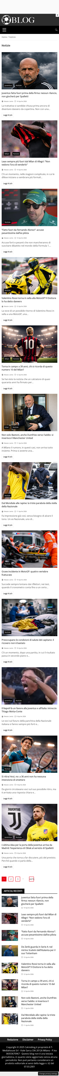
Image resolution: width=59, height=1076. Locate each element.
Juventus (8, 85)
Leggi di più (7, 115)
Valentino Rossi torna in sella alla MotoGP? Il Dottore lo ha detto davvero (38, 967)
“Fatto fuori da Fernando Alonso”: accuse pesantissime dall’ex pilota (23, 231)
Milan (7, 153)
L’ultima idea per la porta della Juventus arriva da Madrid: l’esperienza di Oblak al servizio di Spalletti (28, 846)
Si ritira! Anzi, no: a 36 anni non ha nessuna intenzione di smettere (24, 778)
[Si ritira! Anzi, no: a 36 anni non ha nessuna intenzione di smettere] (29, 754)
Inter (7, 427)
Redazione (12, 1039)
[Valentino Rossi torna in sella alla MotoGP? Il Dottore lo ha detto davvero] (29, 276)
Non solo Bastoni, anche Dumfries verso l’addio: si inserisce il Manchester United (27, 436)
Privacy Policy (45, 1039)
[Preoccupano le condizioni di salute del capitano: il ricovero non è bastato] (29, 617)
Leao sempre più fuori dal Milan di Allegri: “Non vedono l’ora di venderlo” (26, 163)
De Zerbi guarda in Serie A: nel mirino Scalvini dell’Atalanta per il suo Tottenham (38, 950)
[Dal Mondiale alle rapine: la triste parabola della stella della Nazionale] (29, 481)
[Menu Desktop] (4, 30)
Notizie (19, 85)
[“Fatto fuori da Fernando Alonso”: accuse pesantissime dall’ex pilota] (29, 207)
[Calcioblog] (18, 19)
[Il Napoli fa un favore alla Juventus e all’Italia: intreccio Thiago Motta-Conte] (29, 686)
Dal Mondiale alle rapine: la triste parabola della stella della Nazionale (38, 1018)
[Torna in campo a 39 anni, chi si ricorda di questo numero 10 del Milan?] (29, 344)
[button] (56, 29)
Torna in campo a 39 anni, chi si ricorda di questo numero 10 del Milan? (38, 984)
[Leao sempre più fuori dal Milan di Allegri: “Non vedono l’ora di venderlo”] (29, 139)
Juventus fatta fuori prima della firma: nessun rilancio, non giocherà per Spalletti (37, 900)
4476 (31, 879)
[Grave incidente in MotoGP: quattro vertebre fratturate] (29, 549)
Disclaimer (28, 1039)
